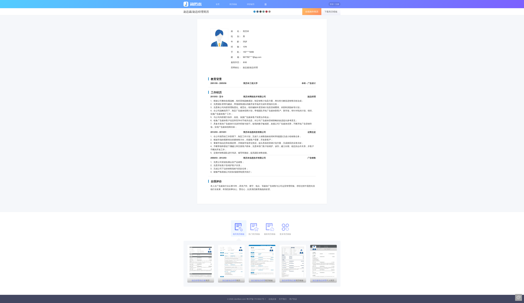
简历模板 (233, 4)
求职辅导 (250, 4)
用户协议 (293, 299)
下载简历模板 (330, 11)
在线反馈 (272, 299)
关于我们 (283, 299)
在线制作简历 (311, 11)
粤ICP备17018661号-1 (256, 299)
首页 (218, 4)
